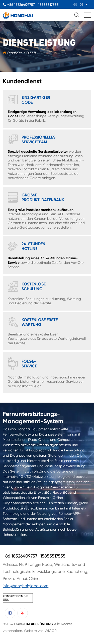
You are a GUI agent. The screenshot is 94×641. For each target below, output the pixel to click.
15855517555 (48, 5)
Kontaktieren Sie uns (15, 598)
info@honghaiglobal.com (25, 585)
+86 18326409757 (21, 5)
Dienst (31, 53)
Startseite (15, 53)
